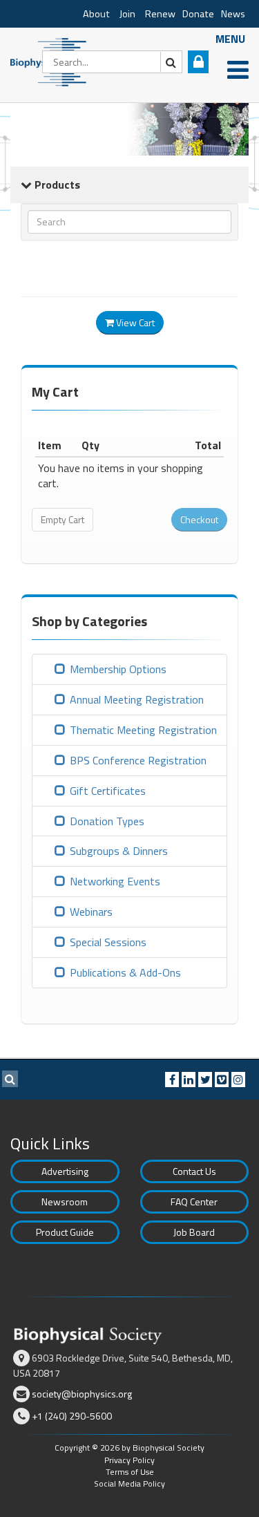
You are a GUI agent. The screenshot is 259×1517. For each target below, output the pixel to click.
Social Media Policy (129, 1483)
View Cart (134, 322)
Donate (198, 13)
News (233, 13)
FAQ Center (194, 1201)
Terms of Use (130, 1472)
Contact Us (194, 1171)
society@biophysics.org (82, 1393)
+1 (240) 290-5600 (72, 1415)
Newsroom (64, 1201)
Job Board (194, 1232)
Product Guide (65, 1232)
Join (127, 13)
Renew (160, 13)
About (96, 13)
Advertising (64, 1171)
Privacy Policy (129, 1460)
